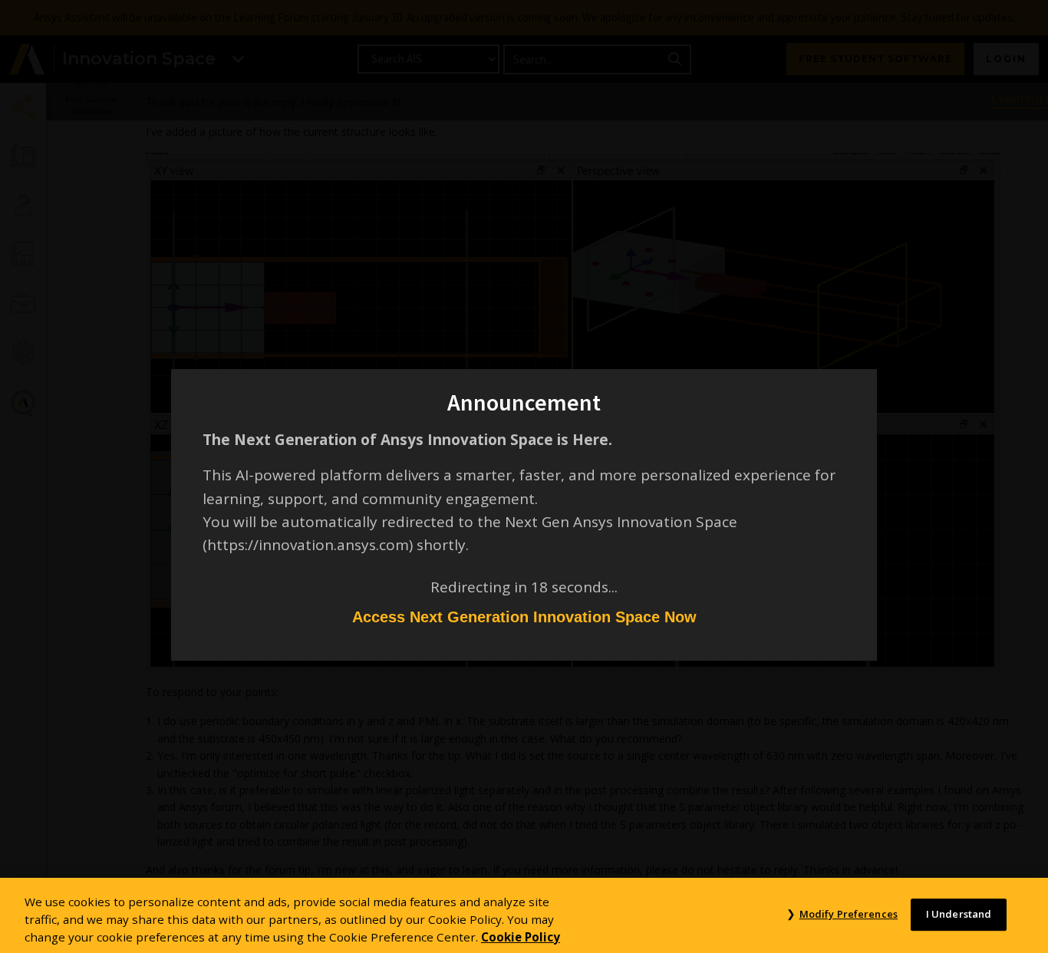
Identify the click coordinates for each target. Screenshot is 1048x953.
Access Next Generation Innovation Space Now (524, 616)
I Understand (959, 914)
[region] (524, 915)
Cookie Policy (520, 936)
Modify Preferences (848, 914)
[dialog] (524, 476)
